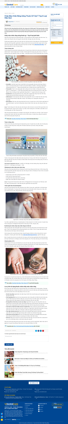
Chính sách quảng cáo (29, 410)
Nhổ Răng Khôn (19, 6)
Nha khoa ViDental (29, 413)
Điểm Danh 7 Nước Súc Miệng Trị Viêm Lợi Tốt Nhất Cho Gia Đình (29, 358)
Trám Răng (26, 6)
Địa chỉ (41, 409)
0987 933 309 (58, 404)
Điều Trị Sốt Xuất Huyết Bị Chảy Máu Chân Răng (24, 326)
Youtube (41, 407)
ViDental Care (11, 5)
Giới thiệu (13, 6)
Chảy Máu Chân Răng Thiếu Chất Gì (19, 118)
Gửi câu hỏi (56, 42)
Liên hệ (52, 6)
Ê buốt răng (53, 35)
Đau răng (59, 34)
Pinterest (43, 331)
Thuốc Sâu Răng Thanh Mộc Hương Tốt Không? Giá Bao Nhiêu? (29, 372)
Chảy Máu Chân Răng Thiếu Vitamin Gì (20, 283)
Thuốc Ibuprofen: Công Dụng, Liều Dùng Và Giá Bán (26, 351)
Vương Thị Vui (10, 21)
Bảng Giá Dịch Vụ (40, 6)
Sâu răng (53, 31)
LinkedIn (41, 331)
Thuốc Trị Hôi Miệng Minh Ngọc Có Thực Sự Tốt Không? (27, 365)
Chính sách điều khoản (29, 408)
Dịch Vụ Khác (32, 6)
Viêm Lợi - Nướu (11, 13)
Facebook (38, 331)
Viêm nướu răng (53, 33)
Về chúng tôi (28, 405)
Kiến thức (47, 6)
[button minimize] (47, 25)
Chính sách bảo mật (29, 411)
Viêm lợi (59, 31)
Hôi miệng (53, 34)
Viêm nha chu (59, 33)
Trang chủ (7, 6)
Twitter (36, 331)
